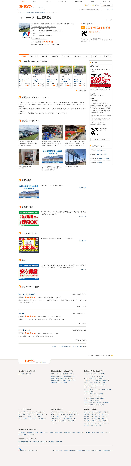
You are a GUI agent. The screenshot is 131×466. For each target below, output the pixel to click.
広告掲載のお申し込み (107, 450)
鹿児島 (96, 425)
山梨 (99, 416)
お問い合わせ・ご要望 (96, 450)
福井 (96, 416)
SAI (52, 414)
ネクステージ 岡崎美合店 (89, 402)
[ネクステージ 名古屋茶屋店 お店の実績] (29, 199)
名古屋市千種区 (64, 373)
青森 (89, 412)
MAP (60, 30)
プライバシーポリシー (57, 450)
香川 (88, 423)
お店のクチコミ (97, 56)
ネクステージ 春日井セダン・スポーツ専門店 (93, 393)
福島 (107, 412)
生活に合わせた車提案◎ (27, 294)
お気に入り (107, 5)
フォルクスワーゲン (41, 414)
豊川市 (66, 378)
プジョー (31, 418)
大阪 (103, 418)
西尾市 (61, 376)
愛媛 (92, 423)
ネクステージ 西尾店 (99, 398)
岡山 (100, 420)
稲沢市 (52, 373)
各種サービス (65, 56)
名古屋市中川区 (54, 380)
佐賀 (103, 423)
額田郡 (71, 378)
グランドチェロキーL (67, 418)
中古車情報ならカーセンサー (25, 441)
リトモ (69, 420)
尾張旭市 (60, 382)
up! (74, 418)
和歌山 (88, 420)
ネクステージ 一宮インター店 (90, 387)
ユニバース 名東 (87, 380)
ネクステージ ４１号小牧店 (100, 382)
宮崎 (92, 425)
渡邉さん (22, 313)
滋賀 (96, 418)
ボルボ (29, 416)
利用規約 (66, 450)
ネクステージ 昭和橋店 (99, 373)
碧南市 (107, 432)
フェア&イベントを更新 (103, 158)
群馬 (92, 414)
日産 (24, 412)
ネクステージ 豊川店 (88, 404)
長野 (103, 416)
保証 (86, 56)
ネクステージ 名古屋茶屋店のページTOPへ (100, 356)
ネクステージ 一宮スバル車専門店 (100, 380)
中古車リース (59, 441)
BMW (20, 416)
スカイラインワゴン (61, 420)
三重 (30, 373)
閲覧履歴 (96, 5)
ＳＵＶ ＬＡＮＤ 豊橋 (99, 404)
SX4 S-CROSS (61, 423)
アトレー (56, 412)
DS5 (73, 420)
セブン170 (53, 420)
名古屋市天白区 (54, 376)
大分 (88, 425)
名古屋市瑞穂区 (67, 376)
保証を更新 (99, 162)
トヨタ (20, 412)
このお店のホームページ (39, 38)
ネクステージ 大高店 (100, 376)
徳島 (85, 423)
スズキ (32, 412)
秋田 (100, 412)
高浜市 (52, 378)
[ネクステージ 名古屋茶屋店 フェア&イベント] (29, 252)
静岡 (23, 373)
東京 (103, 414)
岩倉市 (74, 376)
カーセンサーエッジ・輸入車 (39, 441)
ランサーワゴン (63, 412)
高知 (96, 423)
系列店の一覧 (107, 56)
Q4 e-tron (53, 416)
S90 (52, 412)
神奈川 (107, 414)
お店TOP (23, 56)
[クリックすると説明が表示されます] (91, 24)
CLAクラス (53, 423)
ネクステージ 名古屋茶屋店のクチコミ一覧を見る (67, 346)
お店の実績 (55, 56)
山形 (104, 412)
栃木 (88, 414)
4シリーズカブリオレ (61, 416)
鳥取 (93, 420)
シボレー (24, 416)
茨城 (85, 414)
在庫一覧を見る (82, 90)
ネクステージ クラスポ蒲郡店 (102, 402)
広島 (104, 420)
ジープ (20, 418)
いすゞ (35, 418)
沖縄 (100, 425)
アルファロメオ (42, 418)
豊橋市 (20, 434)
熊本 (85, 425)
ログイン (88, 5)
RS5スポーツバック (73, 412)
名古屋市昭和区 (30, 432)
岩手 (93, 412)
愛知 (27, 373)
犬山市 (51, 432)
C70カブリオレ (71, 416)
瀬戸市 (74, 380)
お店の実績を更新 (101, 150)
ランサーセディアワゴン (59, 414)
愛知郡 (61, 378)
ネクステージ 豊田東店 (89, 398)
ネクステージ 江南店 (88, 391)
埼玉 (96, 414)
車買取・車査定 (50, 441)
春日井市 (58, 373)
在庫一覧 (44, 56)
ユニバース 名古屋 (88, 373)
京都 (99, 418)
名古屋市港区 (54, 382)
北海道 (85, 412)
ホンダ (28, 412)
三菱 (19, 414)
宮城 (97, 412)
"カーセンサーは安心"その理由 (76, 450)
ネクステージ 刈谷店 (88, 382)
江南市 (69, 380)
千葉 (99, 414)
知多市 (78, 432)
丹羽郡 (65, 382)
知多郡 (57, 378)
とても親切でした (25, 330)
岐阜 (19, 373)
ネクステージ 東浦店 (88, 384)
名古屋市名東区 (22, 432)
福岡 (99, 423)
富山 (88, 416)
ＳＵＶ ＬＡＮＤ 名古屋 (89, 376)
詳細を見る (82, 187)
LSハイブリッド (70, 414)
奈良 (85, 420)
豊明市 (41, 432)
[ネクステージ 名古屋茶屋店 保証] (29, 279)
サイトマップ (109, 9)
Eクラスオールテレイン (56, 418)
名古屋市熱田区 (63, 380)
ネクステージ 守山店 (106, 389)
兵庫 (107, 418)
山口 (107, 420)
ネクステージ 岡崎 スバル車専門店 (91, 400)
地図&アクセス (34, 56)
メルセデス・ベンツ (31, 414)
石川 (92, 416)
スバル (43, 412)
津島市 (73, 432)
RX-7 (76, 414)
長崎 (107, 423)
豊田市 (71, 373)
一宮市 (102, 432)
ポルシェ (40, 416)
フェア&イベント (75, 56)
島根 (97, 420)
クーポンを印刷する (100, 139)
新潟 (85, 416)
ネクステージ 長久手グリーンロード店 (92, 389)
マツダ (23, 414)
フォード (25, 418)
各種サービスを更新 (102, 154)
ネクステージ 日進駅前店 (99, 384)
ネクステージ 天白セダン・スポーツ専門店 (93, 378)
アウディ (35, 416)
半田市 (83, 432)
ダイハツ (38, 412)
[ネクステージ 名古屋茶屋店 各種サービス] (29, 226)
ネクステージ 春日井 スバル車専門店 (92, 396)
